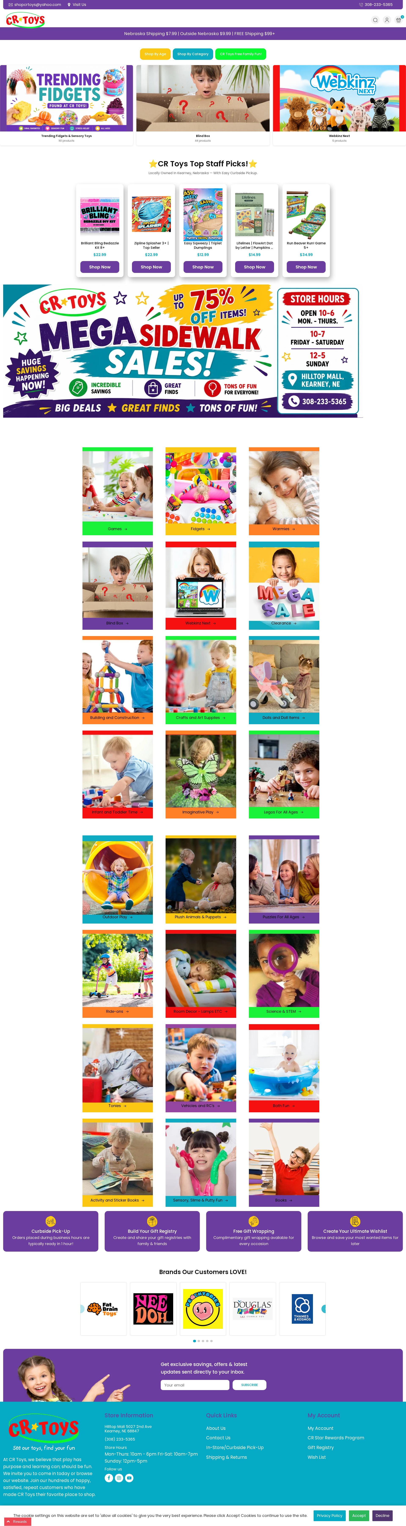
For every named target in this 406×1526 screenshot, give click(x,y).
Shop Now (100, 267)
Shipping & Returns (226, 1457)
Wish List (317, 1457)
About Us (216, 1428)
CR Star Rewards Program (336, 1438)
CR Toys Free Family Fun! (241, 54)
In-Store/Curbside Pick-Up (235, 1447)
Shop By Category (192, 54)
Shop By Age (155, 54)
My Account (320, 1428)
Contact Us (218, 1438)
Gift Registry (321, 1447)
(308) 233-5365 (120, 1439)
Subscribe (249, 1385)
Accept (359, 1515)
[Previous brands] (80, 1309)
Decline (382, 1515)
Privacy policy (329, 1515)
